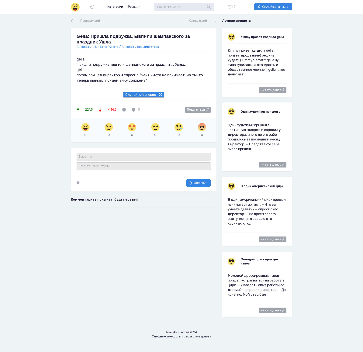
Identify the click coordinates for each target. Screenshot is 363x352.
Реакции (134, 7)
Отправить (201, 183)
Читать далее (271, 90)
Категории (115, 7)
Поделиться (196, 109)
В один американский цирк (262, 186)
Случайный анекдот (275, 7)
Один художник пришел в (260, 111)
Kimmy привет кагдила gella (262, 37)
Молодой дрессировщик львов (260, 261)
